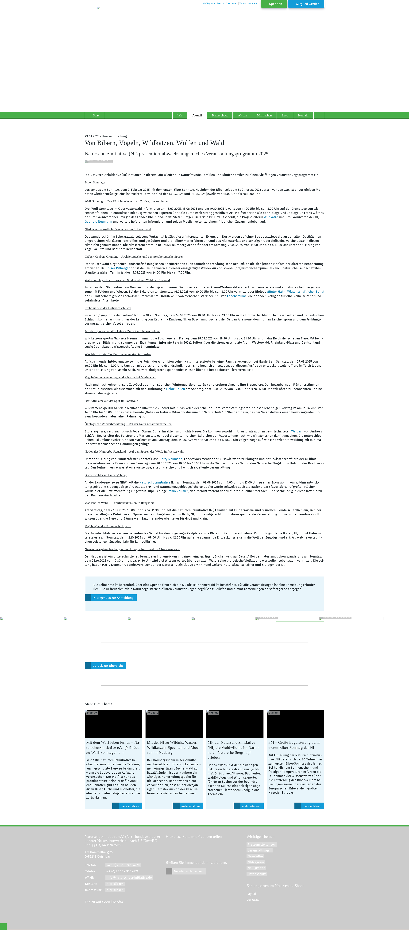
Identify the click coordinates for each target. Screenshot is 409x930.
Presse (220, 3)
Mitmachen (264, 115)
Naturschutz (220, 115)
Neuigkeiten (256, 868)
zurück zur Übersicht (108, 665)
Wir (179, 115)
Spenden (275, 4)
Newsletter (255, 856)
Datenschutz (257, 874)
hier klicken (115, 883)
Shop (285, 115)
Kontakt (303, 115)
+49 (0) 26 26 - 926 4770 (123, 865)
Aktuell (197, 115)
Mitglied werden (308, 4)
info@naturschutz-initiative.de (129, 877)
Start (96, 115)
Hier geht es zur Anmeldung (113, 597)
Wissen (242, 115)
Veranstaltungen (259, 850)
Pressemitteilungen (262, 844)
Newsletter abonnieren (188, 871)
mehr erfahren (130, 806)
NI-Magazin (256, 862)
